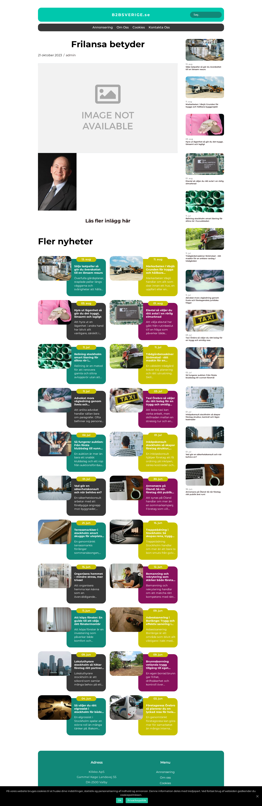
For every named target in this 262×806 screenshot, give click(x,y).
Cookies (139, 27)
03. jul (158, 391)
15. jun (158, 523)
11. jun (86, 610)
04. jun (86, 698)
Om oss (123, 27)
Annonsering (102, 27)
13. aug (86, 259)
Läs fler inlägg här (107, 221)
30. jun (158, 479)
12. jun (158, 567)
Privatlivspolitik (137, 800)
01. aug (158, 303)
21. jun (86, 523)
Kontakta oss (159, 27)
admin (71, 55)
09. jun (158, 610)
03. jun (158, 698)
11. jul (86, 347)
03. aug (86, 303)
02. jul (86, 435)
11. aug (158, 259)
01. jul (158, 435)
